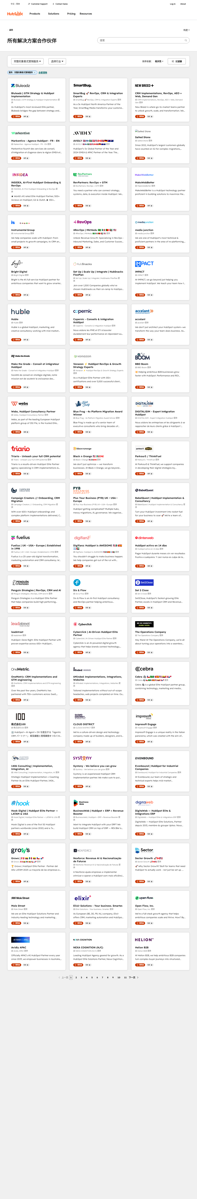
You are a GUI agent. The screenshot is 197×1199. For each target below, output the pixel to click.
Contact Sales (62, 4)
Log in (172, 4)
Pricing (71, 13)
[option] (26, 61)
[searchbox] (143, 40)
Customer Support (39, 4)
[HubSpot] (15, 13)
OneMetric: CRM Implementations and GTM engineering (34, 678)
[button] (186, 30)
